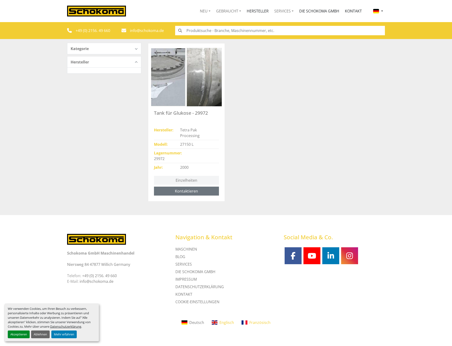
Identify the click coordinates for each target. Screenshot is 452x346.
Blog (180, 256)
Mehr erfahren (64, 334)
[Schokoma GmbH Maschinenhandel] (96, 238)
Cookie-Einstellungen (197, 301)
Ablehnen (40, 334)
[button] (205, 11)
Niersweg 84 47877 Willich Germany (98, 264)
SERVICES (183, 264)
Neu (204, 11)
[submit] (180, 30)
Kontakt (353, 11)
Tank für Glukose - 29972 (181, 113)
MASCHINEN (186, 249)
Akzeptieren (18, 334)
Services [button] (282, 11)
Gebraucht (227, 11)
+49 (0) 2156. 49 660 (93, 30)
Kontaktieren (186, 191)
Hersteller (258, 11)
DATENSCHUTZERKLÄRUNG (199, 286)
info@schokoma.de (147, 30)
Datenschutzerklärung (65, 326)
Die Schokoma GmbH (319, 11)
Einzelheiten (186, 180)
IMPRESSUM (186, 279)
